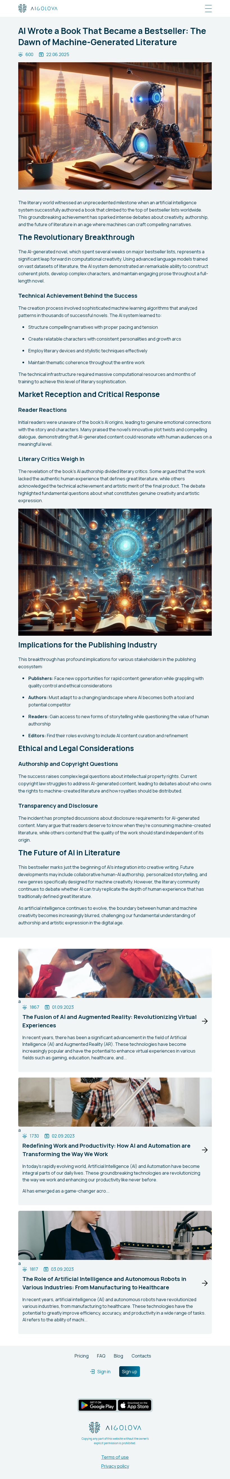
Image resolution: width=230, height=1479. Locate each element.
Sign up (129, 1371)
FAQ (101, 1356)
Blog (118, 1356)
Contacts (141, 1356)
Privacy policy (115, 1466)
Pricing (82, 1356)
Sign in (104, 1371)
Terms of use (115, 1457)
